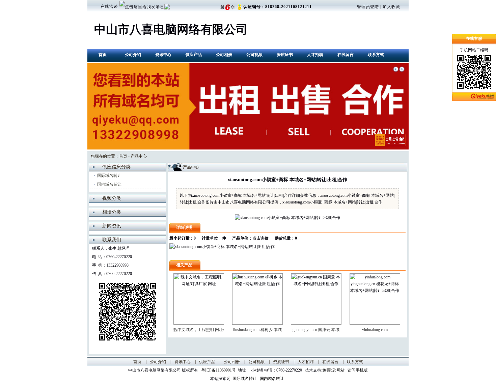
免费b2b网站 (333, 370)
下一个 (402, 69)
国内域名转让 (109, 184)
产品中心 (139, 156)
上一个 (395, 69)
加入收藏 (391, 6)
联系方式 (376, 54)
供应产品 (194, 54)
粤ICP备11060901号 (219, 370)
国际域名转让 (109, 175)
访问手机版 (357, 370)
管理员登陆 (368, 6)
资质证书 (285, 54)
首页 (103, 54)
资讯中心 (163, 54)
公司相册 (224, 54)
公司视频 (254, 54)
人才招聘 (315, 54)
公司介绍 (133, 54)
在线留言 (345, 54)
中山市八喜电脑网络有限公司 (171, 29)
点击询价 (260, 238)
